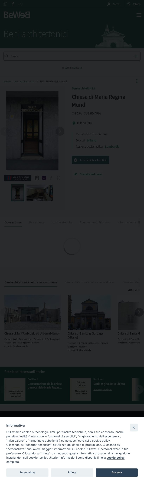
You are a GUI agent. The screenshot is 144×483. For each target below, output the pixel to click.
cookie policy (116, 457)
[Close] (134, 427)
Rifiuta (72, 472)
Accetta (117, 472)
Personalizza (27, 472)
